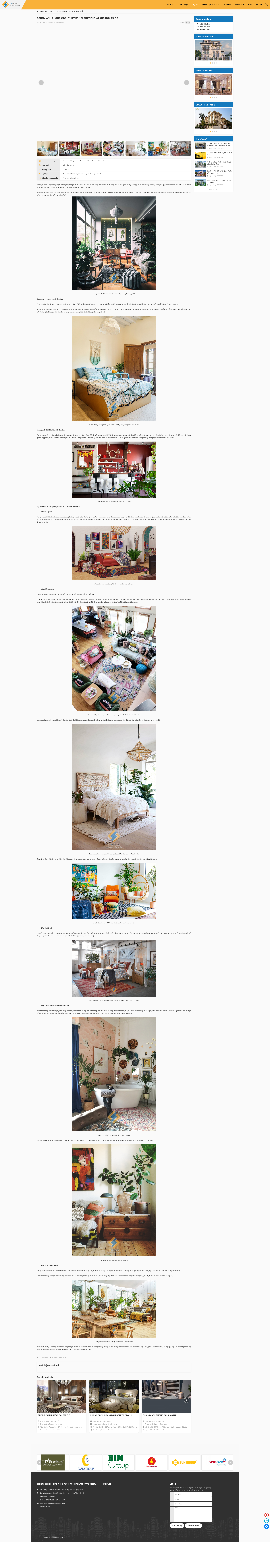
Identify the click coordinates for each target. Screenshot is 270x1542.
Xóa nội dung (193, 1526)
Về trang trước (43, 1357)
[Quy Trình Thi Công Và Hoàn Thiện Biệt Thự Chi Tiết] (200, 173)
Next (186, 82)
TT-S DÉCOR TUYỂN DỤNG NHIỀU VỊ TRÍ (219, 154)
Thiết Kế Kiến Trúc (203, 24)
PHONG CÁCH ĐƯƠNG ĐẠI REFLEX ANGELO (110, 1415)
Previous (41, 82)
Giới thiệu (184, 5)
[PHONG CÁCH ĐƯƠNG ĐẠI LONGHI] (166, 1396)
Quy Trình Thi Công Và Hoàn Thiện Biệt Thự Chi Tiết (219, 172)
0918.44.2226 (50, 1500)
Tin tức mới (201, 138)
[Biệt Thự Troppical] (213, 50)
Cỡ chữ (182, 22)
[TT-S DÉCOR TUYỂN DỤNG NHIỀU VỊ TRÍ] (200, 155)
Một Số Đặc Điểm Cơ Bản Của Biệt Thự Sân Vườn (219, 181)
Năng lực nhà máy (210, 5)
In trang (63, 1357)
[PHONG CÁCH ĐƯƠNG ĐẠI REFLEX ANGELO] (114, 1396)
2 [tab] (212, 63)
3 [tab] (214, 63)
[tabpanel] (213, 50)
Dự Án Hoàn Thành (204, 29)
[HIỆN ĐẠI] (213, 84)
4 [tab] (216, 63)
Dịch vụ (227, 5)
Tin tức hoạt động (243, 5)
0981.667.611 (60, 1500)
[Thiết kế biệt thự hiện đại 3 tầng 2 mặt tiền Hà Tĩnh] (200, 164)
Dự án (195, 5)
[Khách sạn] (213, 118)
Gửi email (54, 1357)
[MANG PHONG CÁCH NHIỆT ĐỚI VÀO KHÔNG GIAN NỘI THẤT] (61, 1396)
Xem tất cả (213, 189)
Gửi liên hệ (177, 1526)
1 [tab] (210, 63)
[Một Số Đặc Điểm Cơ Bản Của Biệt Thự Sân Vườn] (200, 182)
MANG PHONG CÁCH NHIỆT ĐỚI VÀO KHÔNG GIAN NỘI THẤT (61, 1416)
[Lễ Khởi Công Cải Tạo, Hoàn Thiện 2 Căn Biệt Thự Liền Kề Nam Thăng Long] (200, 146)
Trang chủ (170, 5)
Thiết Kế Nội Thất (203, 26)
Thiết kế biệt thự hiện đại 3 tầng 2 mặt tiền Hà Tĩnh (219, 163)
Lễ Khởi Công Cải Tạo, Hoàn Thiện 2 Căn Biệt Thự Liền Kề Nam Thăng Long (219, 145)
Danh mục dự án (204, 18)
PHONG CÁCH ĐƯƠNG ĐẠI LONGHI (159, 1415)
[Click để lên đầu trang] (266, 1538)
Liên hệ (259, 5)
